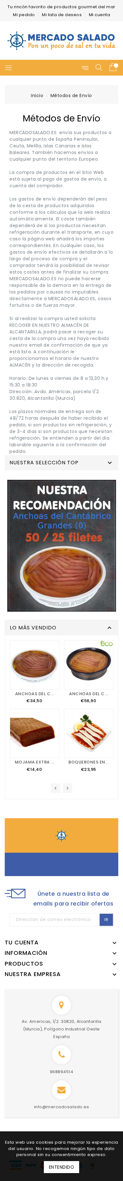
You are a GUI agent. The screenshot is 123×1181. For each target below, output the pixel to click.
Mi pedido (24, 15)
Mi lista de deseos (62, 15)
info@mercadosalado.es (61, 1107)
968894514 (61, 1072)
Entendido (61, 1167)
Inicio (37, 95)
